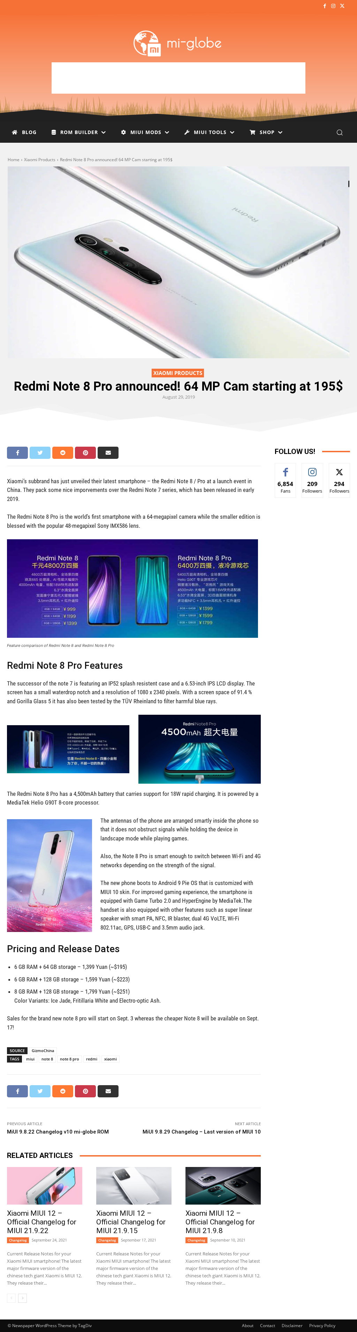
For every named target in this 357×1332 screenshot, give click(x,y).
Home (14, 160)
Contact (267, 1326)
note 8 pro (69, 1058)
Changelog (18, 1240)
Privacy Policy (322, 1326)
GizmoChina (43, 1050)
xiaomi (110, 1058)
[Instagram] (333, 6)
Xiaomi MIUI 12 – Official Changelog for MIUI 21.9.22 (41, 1222)
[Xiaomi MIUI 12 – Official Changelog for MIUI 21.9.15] (134, 1186)
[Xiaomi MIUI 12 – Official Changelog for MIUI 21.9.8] (223, 1186)
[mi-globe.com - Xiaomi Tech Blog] (178, 43)
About (247, 1326)
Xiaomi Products (39, 160)
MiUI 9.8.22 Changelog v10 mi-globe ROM (58, 1132)
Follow (312, 468)
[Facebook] (324, 6)
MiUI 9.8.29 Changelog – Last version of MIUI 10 (202, 1132)
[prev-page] (11, 1298)
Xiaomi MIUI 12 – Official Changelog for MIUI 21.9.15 (131, 1222)
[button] (339, 132)
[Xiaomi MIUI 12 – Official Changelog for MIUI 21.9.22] (44, 1186)
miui (30, 1058)
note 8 (47, 1058)
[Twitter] (342, 6)
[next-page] (22, 1298)
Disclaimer (292, 1326)
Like (286, 468)
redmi (91, 1058)
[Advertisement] (178, 78)
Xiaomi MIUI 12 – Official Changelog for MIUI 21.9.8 (220, 1222)
